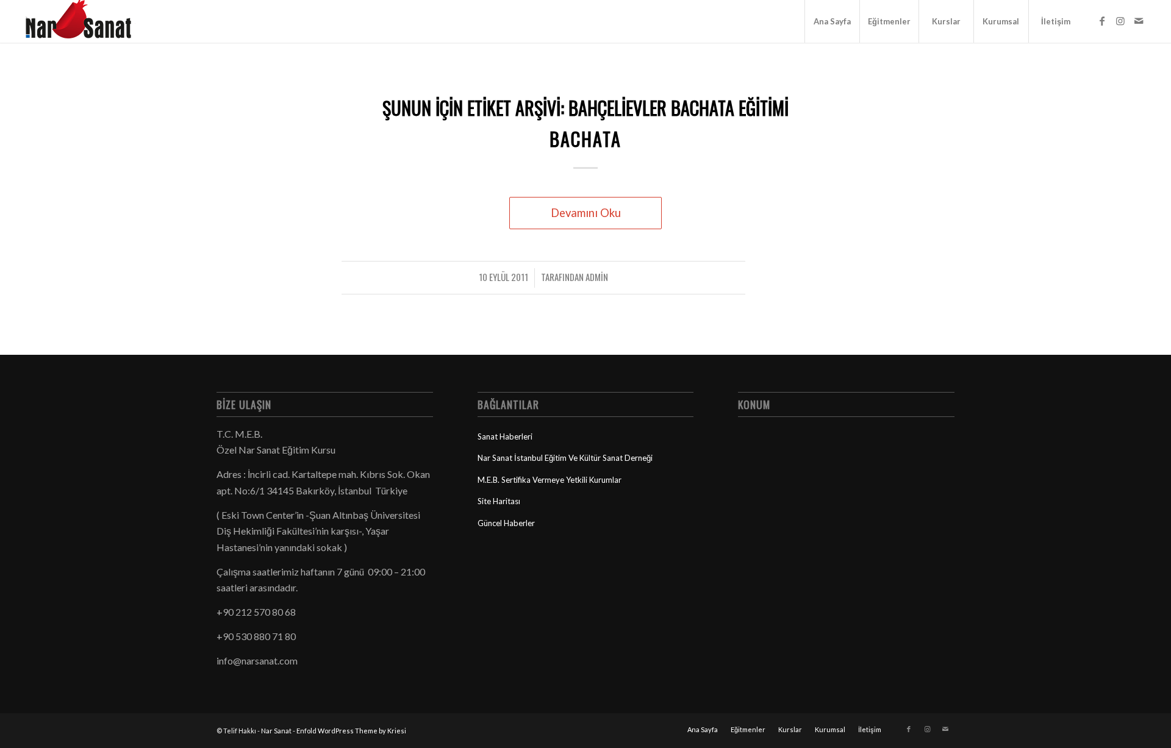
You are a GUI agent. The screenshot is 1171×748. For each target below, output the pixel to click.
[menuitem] (831, 21)
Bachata (585, 138)
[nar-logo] (85, 21)
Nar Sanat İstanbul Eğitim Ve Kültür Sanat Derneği (565, 458)
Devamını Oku (586, 212)
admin (597, 276)
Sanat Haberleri (505, 436)
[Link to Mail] (1139, 21)
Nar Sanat (276, 731)
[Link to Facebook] (1102, 21)
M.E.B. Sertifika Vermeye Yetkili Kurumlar (549, 480)
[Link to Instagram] (1120, 21)
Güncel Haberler (506, 523)
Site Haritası (499, 501)
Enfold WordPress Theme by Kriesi (351, 731)
